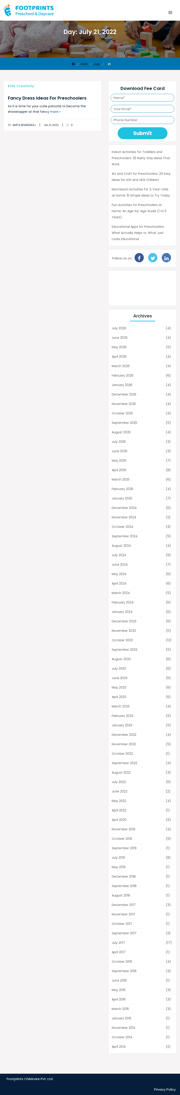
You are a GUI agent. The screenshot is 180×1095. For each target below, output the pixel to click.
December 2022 (124, 734)
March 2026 (121, 366)
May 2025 (119, 460)
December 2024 (124, 508)
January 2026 (122, 385)
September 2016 (124, 971)
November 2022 (124, 744)
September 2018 (124, 886)
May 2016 (119, 990)
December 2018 (124, 876)
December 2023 (124, 621)
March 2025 (121, 479)
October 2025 (122, 413)
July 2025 (119, 441)
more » (55, 111)
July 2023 (119, 668)
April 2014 (119, 1046)
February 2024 (123, 602)
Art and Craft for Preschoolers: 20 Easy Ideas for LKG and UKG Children (141, 176)
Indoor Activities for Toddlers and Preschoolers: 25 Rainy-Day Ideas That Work (141, 158)
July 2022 (119, 782)
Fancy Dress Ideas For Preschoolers (47, 98)
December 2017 (124, 905)
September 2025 (124, 423)
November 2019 (123, 829)
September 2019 (124, 848)
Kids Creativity (21, 86)
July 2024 (119, 555)
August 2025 (121, 432)
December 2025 (124, 394)
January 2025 (122, 498)
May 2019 (119, 867)
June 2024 (120, 564)
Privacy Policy (165, 1089)
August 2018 (121, 895)
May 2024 (119, 574)
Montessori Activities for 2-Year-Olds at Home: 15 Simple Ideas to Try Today (141, 192)
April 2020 (119, 820)
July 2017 (118, 942)
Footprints (15, 1079)
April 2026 (119, 356)
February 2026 (122, 375)
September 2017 (124, 933)
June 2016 (119, 980)
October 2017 (122, 924)
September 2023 (124, 649)
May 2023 (119, 687)
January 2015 (121, 1018)
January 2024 (122, 612)
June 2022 (119, 791)
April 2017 (119, 952)
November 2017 (123, 914)
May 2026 (119, 347)
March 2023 (121, 706)
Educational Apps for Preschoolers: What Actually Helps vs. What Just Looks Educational (138, 232)
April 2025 (119, 470)
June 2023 (119, 678)
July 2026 (119, 328)
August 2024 (121, 545)
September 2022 (124, 763)
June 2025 (119, 451)
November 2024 (124, 517)
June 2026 (120, 337)
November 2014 (123, 1028)
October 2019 (122, 838)
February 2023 (122, 716)
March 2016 (120, 1009)
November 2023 (124, 631)
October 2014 (122, 1037)
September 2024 (125, 536)
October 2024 (122, 527)
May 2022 (119, 801)
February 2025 (122, 489)
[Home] (74, 64)
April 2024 (119, 583)
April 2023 (119, 697)
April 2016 (119, 999)
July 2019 (118, 857)
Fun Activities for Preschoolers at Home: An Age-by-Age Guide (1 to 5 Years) (139, 211)
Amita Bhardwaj (22, 125)
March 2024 (121, 593)
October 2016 (122, 961)
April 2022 (119, 810)
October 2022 (122, 753)
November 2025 (124, 404)
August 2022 (121, 772)
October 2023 (122, 640)
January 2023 (122, 725)
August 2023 (121, 659)
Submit (142, 133)
